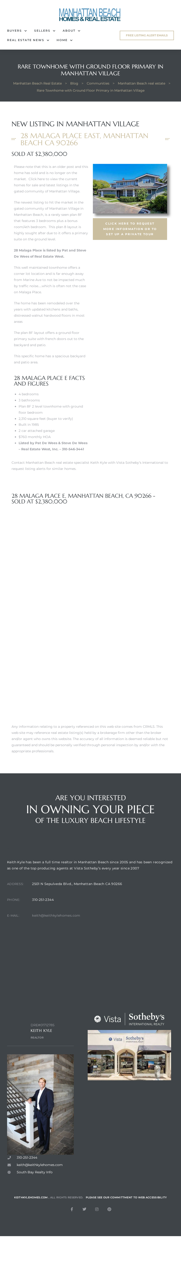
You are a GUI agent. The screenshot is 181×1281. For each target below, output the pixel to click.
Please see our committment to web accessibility (126, 1197)
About (69, 30)
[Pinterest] (109, 1209)
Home (62, 40)
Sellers (42, 30)
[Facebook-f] (72, 1209)
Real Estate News (25, 40)
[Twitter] (84, 1209)
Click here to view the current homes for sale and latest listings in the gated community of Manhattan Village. (47, 185)
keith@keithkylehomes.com (56, 915)
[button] (147, 35)
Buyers (14, 30)
